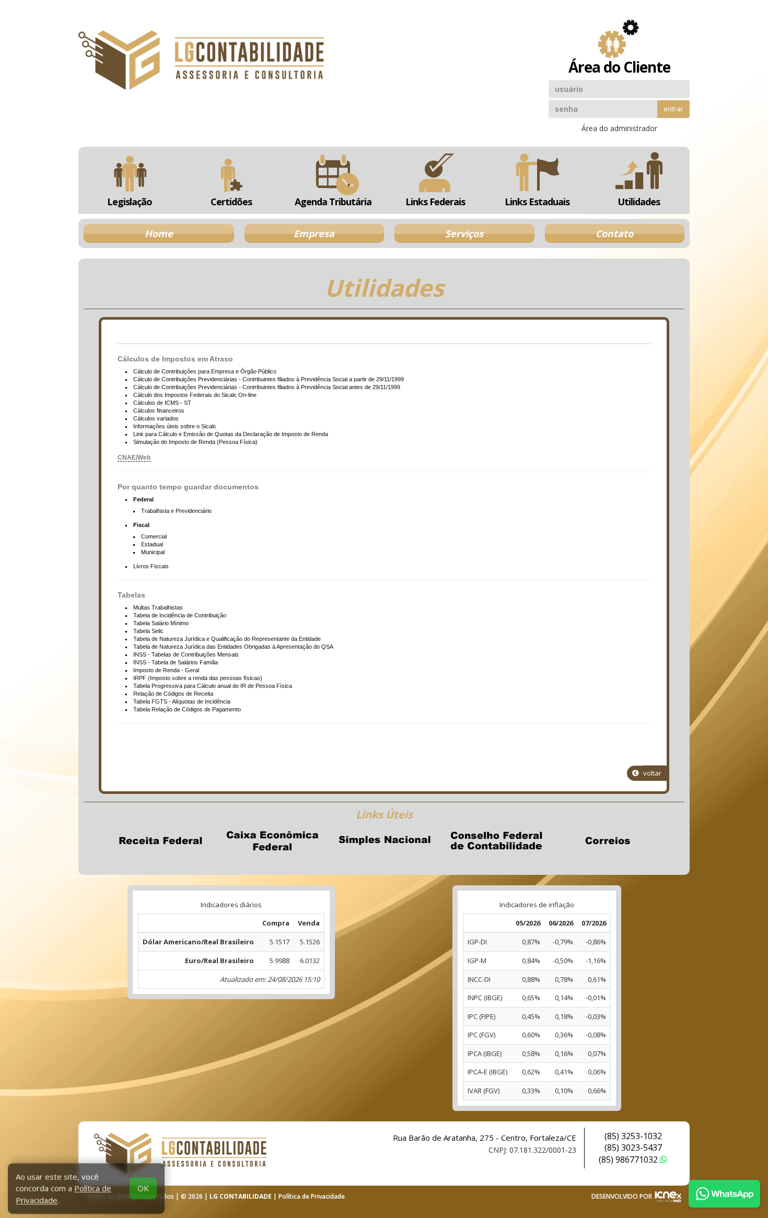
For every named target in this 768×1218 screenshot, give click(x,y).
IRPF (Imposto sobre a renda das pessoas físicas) (197, 678)
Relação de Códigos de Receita (173, 693)
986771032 (629, 1159)
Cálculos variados (156, 418)
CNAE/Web (134, 457)
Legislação (129, 201)
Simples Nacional (384, 841)
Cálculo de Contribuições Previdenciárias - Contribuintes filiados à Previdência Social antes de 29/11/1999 (266, 387)
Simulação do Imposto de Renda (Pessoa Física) (195, 442)
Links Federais (435, 201)
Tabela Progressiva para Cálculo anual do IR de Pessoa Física (212, 686)
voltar (651, 773)
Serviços (464, 233)
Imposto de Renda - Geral (166, 670)
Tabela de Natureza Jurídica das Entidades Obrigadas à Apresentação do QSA (233, 646)
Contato (614, 233)
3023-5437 (633, 1147)
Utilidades (639, 201)
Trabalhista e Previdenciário (176, 511)
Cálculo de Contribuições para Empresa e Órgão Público (204, 371)
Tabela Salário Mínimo (161, 623)
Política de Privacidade (311, 1196)
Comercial (154, 536)
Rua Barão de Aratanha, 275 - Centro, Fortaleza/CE (484, 1137)
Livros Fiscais (151, 566)
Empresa (314, 233)
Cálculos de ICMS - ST (162, 403)
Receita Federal (160, 841)
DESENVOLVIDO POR (621, 1196)
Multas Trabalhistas (158, 607)
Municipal (153, 552)
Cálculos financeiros (158, 410)
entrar (673, 108)
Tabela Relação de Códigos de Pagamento (187, 709)
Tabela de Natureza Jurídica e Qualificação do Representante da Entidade (227, 639)
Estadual (152, 544)
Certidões (231, 201)
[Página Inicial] (201, 60)
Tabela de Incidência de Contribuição (179, 615)
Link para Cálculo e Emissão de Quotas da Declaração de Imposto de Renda (230, 434)
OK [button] (143, 1184)
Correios (607, 841)
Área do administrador (619, 128)
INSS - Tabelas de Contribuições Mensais (186, 654)
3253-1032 (633, 1136)
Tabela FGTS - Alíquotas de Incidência (181, 701)
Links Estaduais (537, 201)
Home (159, 233)
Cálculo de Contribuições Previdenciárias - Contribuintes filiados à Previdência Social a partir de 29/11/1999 (268, 379)
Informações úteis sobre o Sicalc (174, 426)
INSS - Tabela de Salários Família (175, 662)
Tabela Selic (148, 631)
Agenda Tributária (333, 201)
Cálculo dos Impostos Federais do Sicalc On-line (195, 395)
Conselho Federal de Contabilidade (496, 841)
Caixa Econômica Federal (272, 841)
